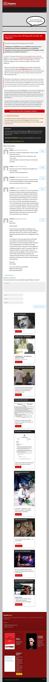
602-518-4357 (10, 627)
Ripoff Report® (9, 679)
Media (44, 679)
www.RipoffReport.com (26, 69)
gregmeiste (12, 177)
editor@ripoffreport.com (17, 141)
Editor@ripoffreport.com (12, 625)
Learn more (19, 674)
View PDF (18, 426)
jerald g (11, 166)
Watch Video (18, 361)
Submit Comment (39, 306)
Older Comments (9, 148)
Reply (42, 151)
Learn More (18, 331)
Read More (18, 394)
